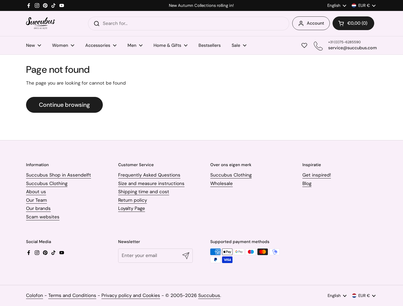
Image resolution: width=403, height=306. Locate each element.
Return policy (132, 200)
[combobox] (188, 23)
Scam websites (42, 217)
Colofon (34, 295)
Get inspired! (316, 175)
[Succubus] (40, 23)
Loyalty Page (131, 208)
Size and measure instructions (151, 183)
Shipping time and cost (143, 192)
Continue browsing (64, 105)
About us (36, 192)
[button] (353, 23)
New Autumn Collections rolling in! (201, 6)
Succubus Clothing (46, 183)
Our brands (38, 208)
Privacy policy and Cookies (130, 295)
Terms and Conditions (72, 295)
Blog (306, 183)
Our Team (36, 200)
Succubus (209, 295)
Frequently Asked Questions (149, 175)
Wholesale (221, 183)
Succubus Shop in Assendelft (58, 175)
